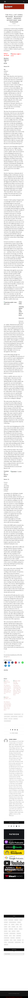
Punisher (15, 718)
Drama (17, 924)
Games (5, 926)
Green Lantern (14, 716)
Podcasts (19, 933)
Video (5, 942)
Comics (5, 924)
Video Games (10, 942)
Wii (22, 942)
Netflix (13, 931)
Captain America (12, 922)
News (18, 931)
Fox (21, 924)
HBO (9, 926)
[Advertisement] (14, 897)
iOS (17, 926)
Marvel (5, 718)
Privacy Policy (19, 997)
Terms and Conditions (10, 997)
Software (19, 935)
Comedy (19, 922)
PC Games (6, 933)
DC (22, 714)
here (9, 656)
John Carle (14, 733)
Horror (13, 926)
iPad (20, 926)
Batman (6, 922)
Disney (12, 924)
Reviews (6, 935)
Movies (5, 931)
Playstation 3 (12, 933)
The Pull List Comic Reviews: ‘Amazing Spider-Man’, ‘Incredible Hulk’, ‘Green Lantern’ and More (8, 706)
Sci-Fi (10, 935)
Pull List (10, 718)
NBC (9, 931)
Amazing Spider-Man (8, 714)
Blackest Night (17, 714)
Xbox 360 (6, 944)
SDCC (14, 935)
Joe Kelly (20, 716)
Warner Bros (17, 942)
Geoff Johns (7, 716)
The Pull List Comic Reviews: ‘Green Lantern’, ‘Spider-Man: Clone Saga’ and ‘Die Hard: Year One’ (7, 689)
